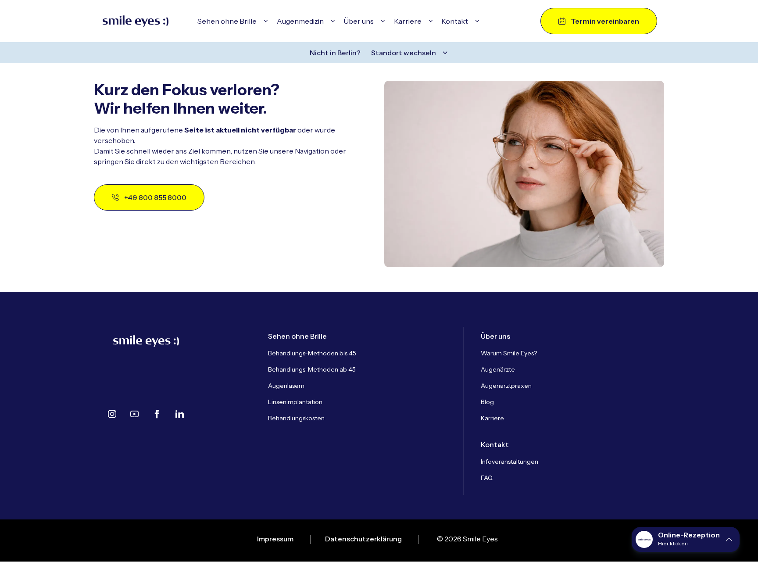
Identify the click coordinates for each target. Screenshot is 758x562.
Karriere (492, 418)
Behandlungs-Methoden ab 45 (312, 369)
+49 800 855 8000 (155, 197)
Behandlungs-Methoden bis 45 (312, 353)
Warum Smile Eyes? (509, 353)
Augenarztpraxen (506, 386)
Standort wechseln (403, 52)
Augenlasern (286, 386)
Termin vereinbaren (605, 21)
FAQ (487, 478)
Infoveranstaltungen (509, 461)
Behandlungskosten (296, 418)
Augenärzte (498, 369)
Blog (487, 402)
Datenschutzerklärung (363, 538)
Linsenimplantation (295, 402)
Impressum (275, 538)
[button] (686, 539)
